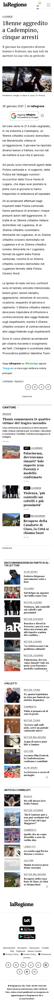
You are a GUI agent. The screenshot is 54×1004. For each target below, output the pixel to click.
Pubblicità (20, 951)
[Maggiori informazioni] (42, 116)
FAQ (12, 951)
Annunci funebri (34, 951)
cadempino (7, 381)
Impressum (34, 948)
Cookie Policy (29, 954)
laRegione (37, 106)
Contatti (45, 948)
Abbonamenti (9, 948)
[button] (8, 965)
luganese (19, 381)
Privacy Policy (12, 954)
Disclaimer (22, 948)
